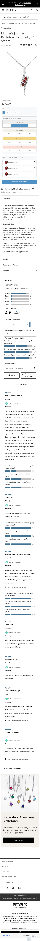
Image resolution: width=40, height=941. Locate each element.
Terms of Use (21, 898)
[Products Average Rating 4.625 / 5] (26, 45)
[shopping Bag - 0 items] (37, 11)
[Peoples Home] (11, 10)
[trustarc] (34, 935)
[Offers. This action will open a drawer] (32, 10)
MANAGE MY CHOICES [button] (20, 928)
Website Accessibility (28, 898)
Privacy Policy (6, 898)
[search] (4, 17)
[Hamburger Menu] (3, 10)
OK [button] (20, 932)
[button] (37, 3)
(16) (35, 45)
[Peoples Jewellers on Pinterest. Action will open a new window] (13, 888)
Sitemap (35, 898)
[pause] (3, 3)
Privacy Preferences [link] (13, 898)
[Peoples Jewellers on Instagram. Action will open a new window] (19, 888)
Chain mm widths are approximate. (15, 252)
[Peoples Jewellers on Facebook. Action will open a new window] (7, 888)
